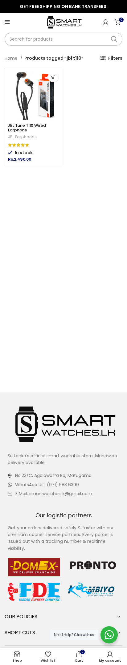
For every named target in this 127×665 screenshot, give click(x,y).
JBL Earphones (22, 136)
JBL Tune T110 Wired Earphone (27, 128)
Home (12, 58)
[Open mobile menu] (7, 22)
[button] (53, 76)
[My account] (106, 22)
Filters (115, 58)
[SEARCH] (114, 39)
